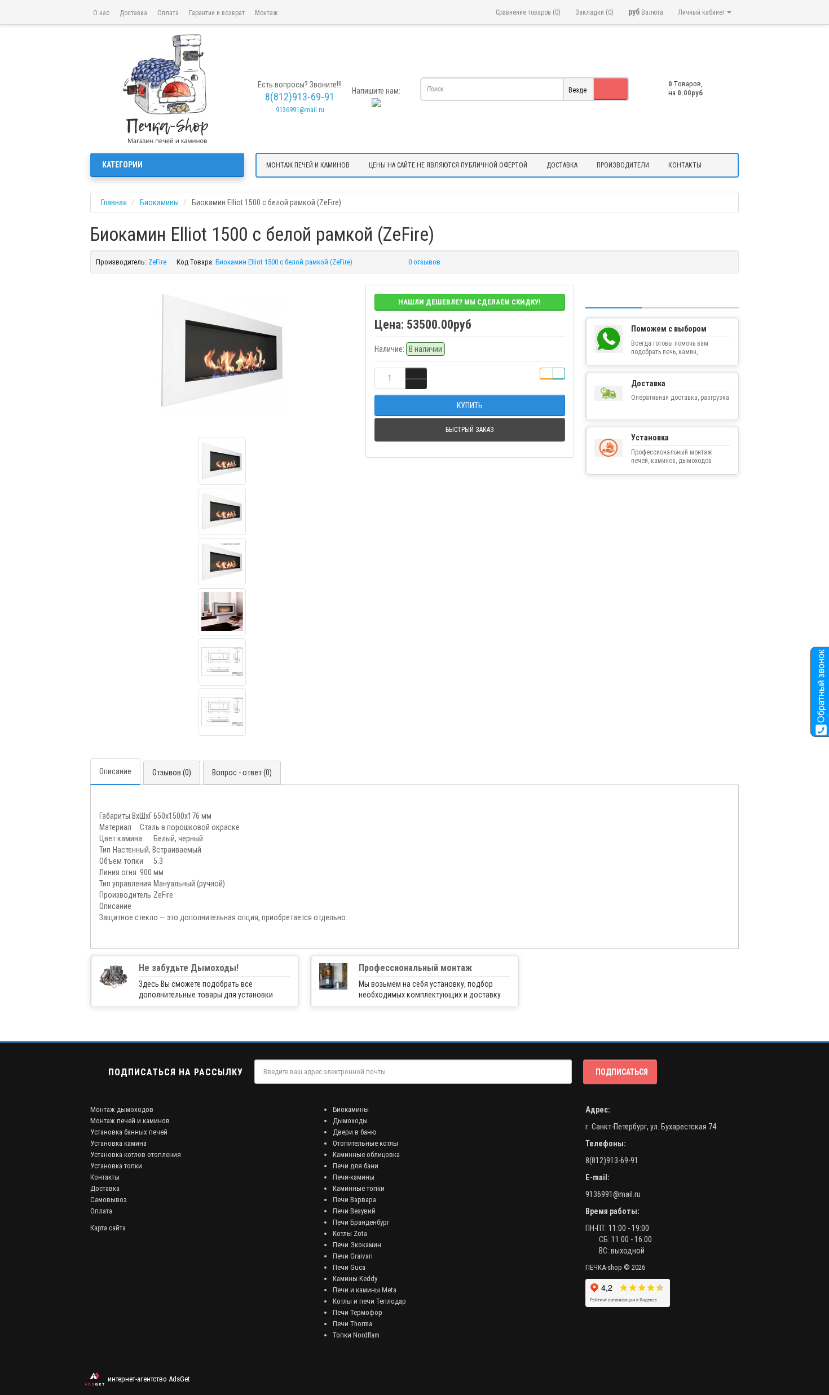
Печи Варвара (354, 1199)
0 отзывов (424, 262)
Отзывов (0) (171, 772)
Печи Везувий (354, 1211)
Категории (122, 164)
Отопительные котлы (365, 1143)
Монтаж (266, 13)
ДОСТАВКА (561, 165)
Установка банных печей (128, 1132)
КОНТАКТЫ (685, 165)
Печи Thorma (352, 1323)
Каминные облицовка (366, 1154)
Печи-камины (353, 1177)
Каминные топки (359, 1188)
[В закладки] (546, 373)
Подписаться (622, 1071)
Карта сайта (108, 1228)
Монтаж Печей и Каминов (308, 165)
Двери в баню (355, 1132)
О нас (101, 13)
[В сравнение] (559, 373)
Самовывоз (108, 1199)
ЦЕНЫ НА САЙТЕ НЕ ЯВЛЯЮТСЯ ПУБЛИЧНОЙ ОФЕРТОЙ (448, 165)
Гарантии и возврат (217, 13)
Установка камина (118, 1143)
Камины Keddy (355, 1278)
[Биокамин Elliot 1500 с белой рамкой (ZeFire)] (222, 351)
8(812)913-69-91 (611, 1160)
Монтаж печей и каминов (130, 1120)
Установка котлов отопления (135, 1154)
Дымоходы (350, 1120)
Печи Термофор (357, 1312)
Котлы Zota (350, 1233)
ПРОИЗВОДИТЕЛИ (623, 165)
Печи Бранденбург (361, 1222)
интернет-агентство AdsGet (147, 1379)
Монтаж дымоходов (121, 1109)
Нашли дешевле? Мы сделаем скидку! (469, 302)
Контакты (105, 1177)
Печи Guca (349, 1267)
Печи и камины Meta (364, 1290)
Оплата (168, 13)
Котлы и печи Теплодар (369, 1301)
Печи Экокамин (357, 1245)
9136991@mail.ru (300, 110)
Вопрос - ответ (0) (242, 772)
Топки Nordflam (356, 1335)
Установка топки (116, 1166)
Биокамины (351, 1109)
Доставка (133, 13)
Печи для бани (355, 1166)
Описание (115, 771)
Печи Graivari (353, 1256)
